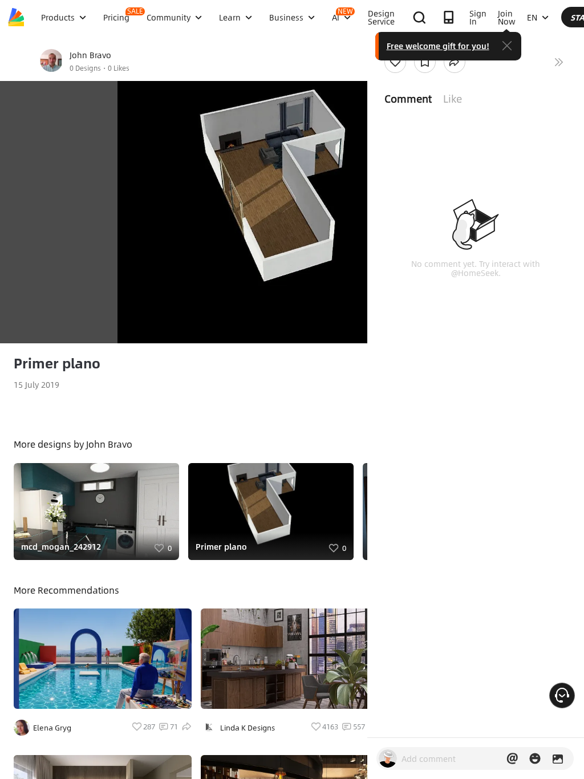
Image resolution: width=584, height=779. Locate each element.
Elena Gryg (52, 727)
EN (532, 17)
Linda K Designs (247, 727)
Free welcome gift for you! (438, 45)
